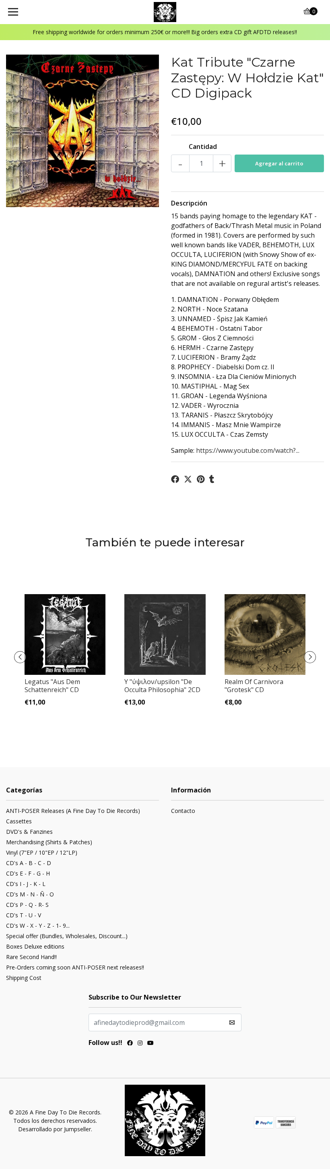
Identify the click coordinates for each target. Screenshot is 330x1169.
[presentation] (20, 657)
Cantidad (203, 146)
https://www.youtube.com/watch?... (247, 450)
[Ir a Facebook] (130, 1044)
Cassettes (19, 821)
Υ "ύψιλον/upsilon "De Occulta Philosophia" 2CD (162, 685)
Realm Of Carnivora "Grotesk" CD (254, 685)
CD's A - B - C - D (28, 863)
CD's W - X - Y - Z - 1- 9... (38, 925)
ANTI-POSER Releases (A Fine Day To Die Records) (73, 811)
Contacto (183, 811)
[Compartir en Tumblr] (211, 479)
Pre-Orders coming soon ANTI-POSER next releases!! (75, 967)
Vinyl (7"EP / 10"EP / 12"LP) (41, 852)
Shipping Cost (23, 978)
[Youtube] (150, 1044)
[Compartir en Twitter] (188, 479)
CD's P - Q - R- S (27, 904)
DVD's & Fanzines (29, 831)
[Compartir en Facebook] (175, 479)
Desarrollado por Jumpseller (54, 1129)
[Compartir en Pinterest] (200, 479)
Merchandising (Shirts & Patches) (49, 842)
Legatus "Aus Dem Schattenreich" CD (52, 685)
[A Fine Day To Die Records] (165, 12)
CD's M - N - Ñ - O (30, 894)
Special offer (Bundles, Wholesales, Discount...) (67, 936)
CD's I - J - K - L (25, 884)
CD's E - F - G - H (28, 873)
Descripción (189, 203)
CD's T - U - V (23, 915)
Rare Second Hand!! (31, 957)
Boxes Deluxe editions (35, 946)
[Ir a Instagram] (140, 1044)
